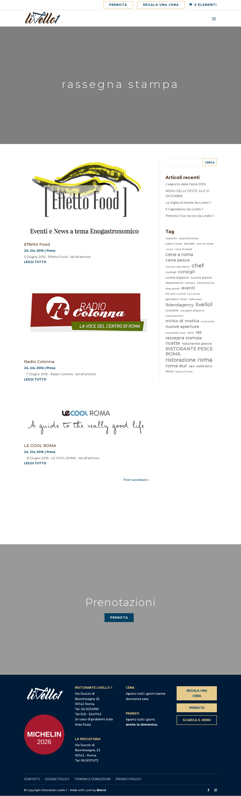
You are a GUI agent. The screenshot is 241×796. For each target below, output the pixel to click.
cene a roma (179, 254)
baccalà (189, 243)
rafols (190, 332)
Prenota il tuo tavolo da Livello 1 (189, 216)
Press (51, 250)
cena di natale (183, 249)
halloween (195, 299)
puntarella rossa (175, 332)
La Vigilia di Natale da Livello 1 (188, 202)
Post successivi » (136, 480)
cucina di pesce (177, 277)
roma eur (176, 365)
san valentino (200, 366)
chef (198, 265)
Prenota (118, 5)
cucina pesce (201, 277)
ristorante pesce (197, 343)
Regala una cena (161, 5)
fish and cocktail (175, 293)
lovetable (171, 310)
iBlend (101, 790)
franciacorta (193, 294)
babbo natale (173, 243)
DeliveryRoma (205, 282)
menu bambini (174, 315)
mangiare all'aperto (192, 310)
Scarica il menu (197, 720)
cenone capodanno (177, 266)
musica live (207, 321)
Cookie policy (57, 779)
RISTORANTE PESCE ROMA (189, 351)
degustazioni (174, 282)
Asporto (171, 238)
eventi (188, 287)
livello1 (204, 304)
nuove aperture (182, 326)
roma (205, 359)
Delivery (190, 282)
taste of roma (183, 371)
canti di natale (205, 243)
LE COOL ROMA (40, 445)
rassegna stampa (183, 337)
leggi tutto (35, 262)
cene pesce (177, 260)
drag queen (172, 288)
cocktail (170, 272)
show (169, 371)
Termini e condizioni (92, 779)
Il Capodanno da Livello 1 (184, 209)
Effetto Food (37, 244)
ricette (172, 343)
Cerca (210, 162)
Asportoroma (188, 238)
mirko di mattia (182, 320)
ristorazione (180, 359)
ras (199, 332)
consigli (186, 271)
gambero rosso (176, 299)
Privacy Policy (128, 779)
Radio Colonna (39, 361)
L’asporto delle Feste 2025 (185, 184)
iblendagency (179, 304)
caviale (169, 249)
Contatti (32, 779)
